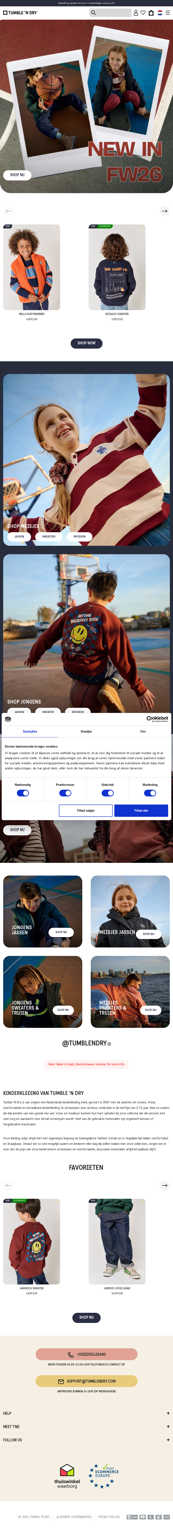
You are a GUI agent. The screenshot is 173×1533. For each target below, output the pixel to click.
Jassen (19, 536)
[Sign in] (136, 13)
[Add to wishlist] (56, 227)
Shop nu (17, 830)
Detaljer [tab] (86, 731)
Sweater (48, 712)
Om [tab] (143, 731)
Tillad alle (141, 810)
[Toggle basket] (151, 13)
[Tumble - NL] (20, 13)
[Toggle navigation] (167, 12)
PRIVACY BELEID (109, 1517)
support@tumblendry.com (91, 1381)
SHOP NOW (87, 343)
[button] (164, 211)
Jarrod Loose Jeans (117, 1291)
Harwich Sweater (32, 1291)
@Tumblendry (84, 1044)
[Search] (110, 12)
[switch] (65, 793)
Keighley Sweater (117, 317)
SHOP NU (17, 175)
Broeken (79, 536)
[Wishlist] (143, 13)
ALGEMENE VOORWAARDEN (74, 1517)
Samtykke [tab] (30, 731)
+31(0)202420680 (91, 1355)
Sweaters (48, 536)
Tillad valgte (86, 810)
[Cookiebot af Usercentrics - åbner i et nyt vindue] (149, 719)
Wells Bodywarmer (32, 317)
